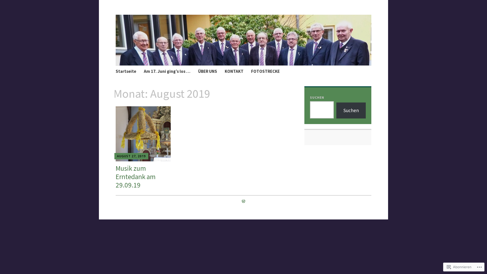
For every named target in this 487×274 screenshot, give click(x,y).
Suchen (317, 97)
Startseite (126, 71)
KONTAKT (234, 71)
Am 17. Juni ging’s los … (167, 71)
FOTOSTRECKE (265, 71)
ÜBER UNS (207, 71)
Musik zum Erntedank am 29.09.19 (135, 176)
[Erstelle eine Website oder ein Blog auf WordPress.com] (243, 201)
